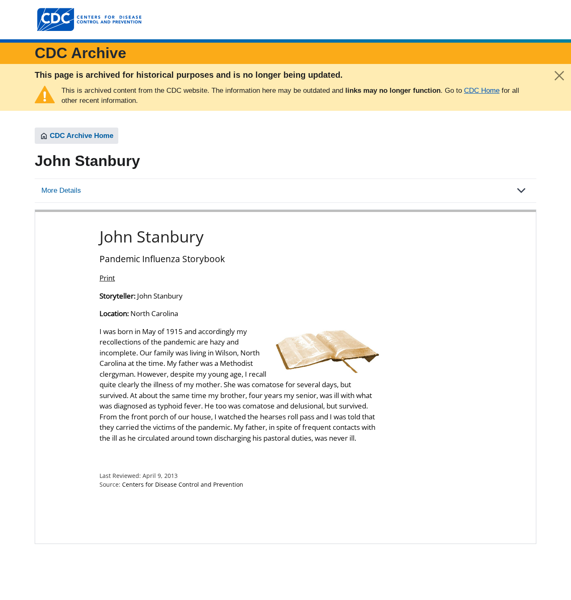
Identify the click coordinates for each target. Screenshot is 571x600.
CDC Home (482, 90)
